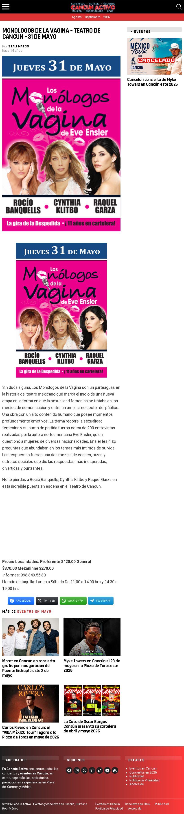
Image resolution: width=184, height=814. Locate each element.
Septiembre (92, 17)
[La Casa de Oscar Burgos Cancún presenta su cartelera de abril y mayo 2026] (92, 700)
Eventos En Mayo (34, 611)
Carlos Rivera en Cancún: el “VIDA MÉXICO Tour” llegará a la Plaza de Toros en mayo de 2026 (30, 732)
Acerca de (136, 784)
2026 (106, 17)
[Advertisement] (61, 525)
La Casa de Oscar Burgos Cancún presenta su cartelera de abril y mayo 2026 (90, 726)
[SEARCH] (179, 6)
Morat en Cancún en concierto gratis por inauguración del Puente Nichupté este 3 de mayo (28, 668)
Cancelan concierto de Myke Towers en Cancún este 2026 (152, 82)
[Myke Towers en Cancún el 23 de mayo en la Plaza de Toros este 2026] (92, 637)
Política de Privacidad (144, 780)
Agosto (77, 17)
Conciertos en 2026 (143, 772)
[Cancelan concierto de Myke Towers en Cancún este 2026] (154, 56)
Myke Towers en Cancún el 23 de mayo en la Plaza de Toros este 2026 (92, 666)
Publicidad (136, 776)
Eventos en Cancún (143, 768)
